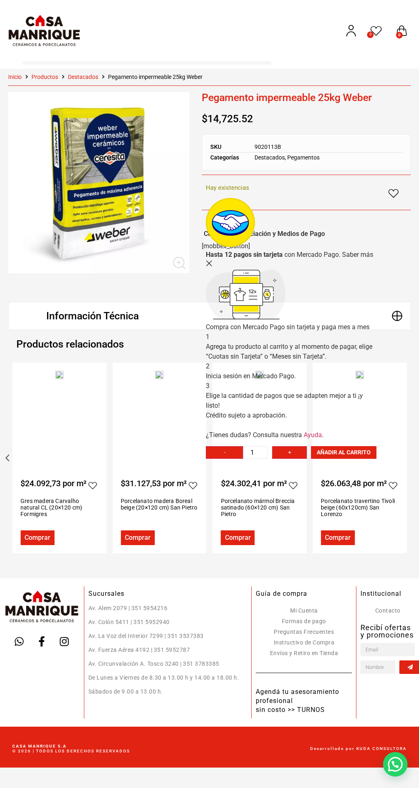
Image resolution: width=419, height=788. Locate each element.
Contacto (388, 610)
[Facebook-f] (42, 641)
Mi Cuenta (304, 610)
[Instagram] (64, 641)
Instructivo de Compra (304, 642)
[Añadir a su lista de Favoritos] (93, 485)
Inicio (15, 77)
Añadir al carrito (344, 452)
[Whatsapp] (19, 641)
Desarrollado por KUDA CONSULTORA (358, 748)
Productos (45, 77)
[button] (395, 764)
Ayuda (313, 435)
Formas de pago (304, 621)
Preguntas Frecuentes (304, 632)
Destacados (83, 77)
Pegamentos (303, 157)
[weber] (98, 182)
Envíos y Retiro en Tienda (304, 653)
